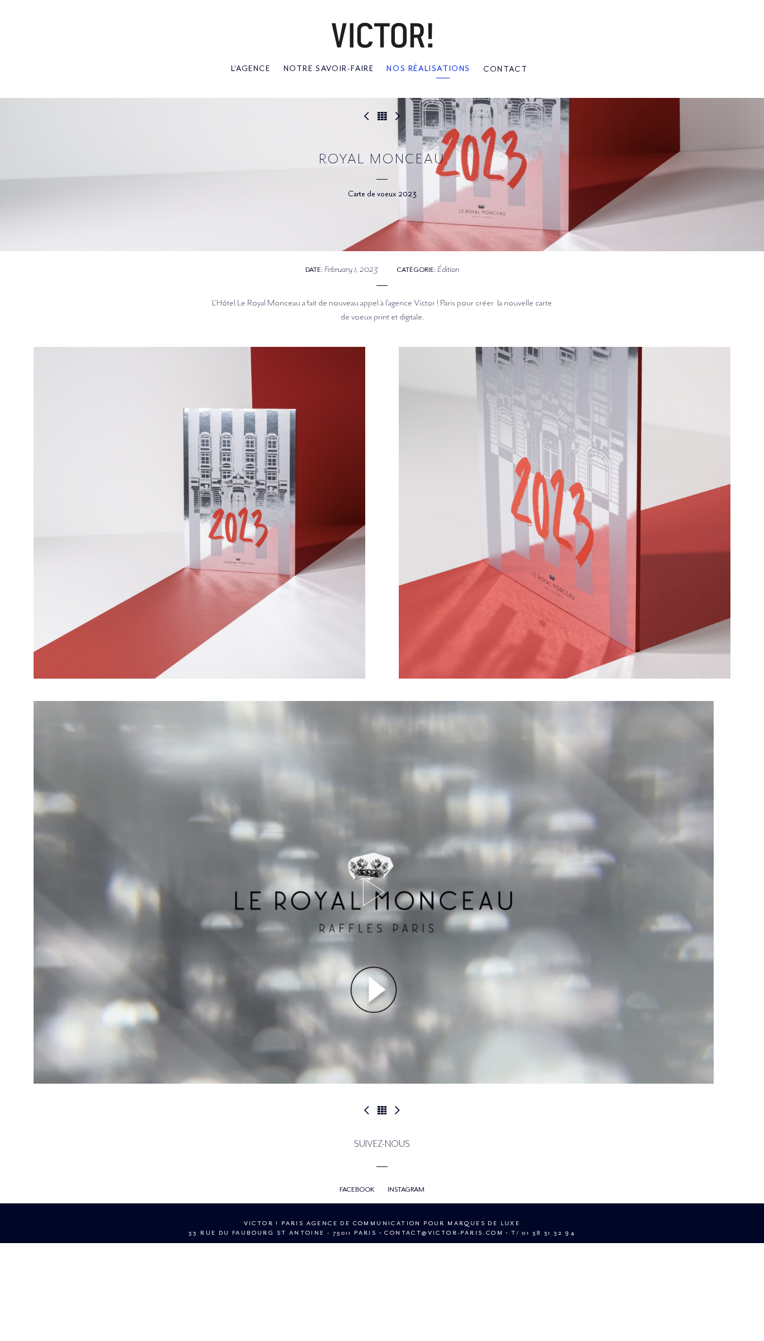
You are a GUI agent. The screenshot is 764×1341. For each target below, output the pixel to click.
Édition (448, 269)
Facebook (357, 1189)
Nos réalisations (428, 69)
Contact (505, 69)
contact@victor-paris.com (443, 1232)
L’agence (251, 69)
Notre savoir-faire (329, 69)
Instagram (406, 1189)
